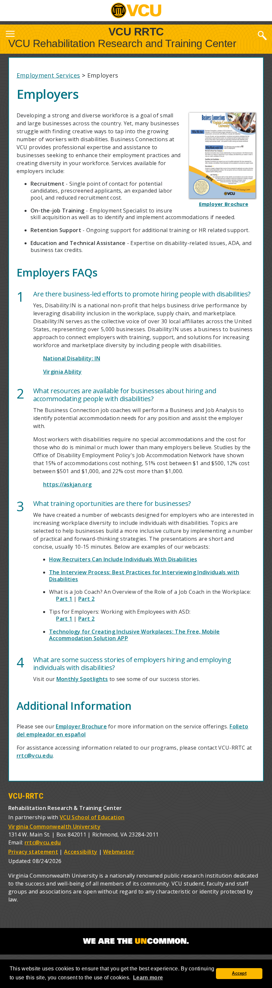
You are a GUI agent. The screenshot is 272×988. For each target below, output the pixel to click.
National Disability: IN (71, 358)
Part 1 (64, 598)
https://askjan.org (67, 484)
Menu (10, 35)
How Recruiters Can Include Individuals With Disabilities (123, 559)
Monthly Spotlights (82, 679)
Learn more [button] (148, 977)
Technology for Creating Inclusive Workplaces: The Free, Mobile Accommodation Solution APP (134, 635)
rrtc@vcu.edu (35, 755)
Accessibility (80, 851)
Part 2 (86, 598)
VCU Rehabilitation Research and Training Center (122, 43)
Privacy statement (33, 851)
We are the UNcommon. (136, 941)
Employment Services (48, 75)
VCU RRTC (136, 31)
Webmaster (118, 851)
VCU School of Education (92, 817)
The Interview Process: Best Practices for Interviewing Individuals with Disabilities (144, 576)
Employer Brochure (81, 726)
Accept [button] (239, 973)
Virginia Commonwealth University (54, 826)
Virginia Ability (62, 371)
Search (262, 35)
